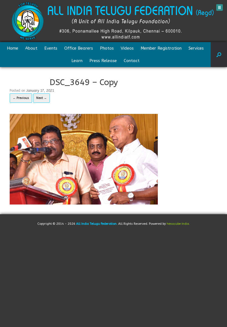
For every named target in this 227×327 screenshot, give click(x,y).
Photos (107, 48)
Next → (41, 98)
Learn (76, 60)
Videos (127, 48)
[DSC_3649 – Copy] (84, 158)
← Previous (21, 98)
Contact (132, 60)
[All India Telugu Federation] (113, 21)
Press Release (103, 60)
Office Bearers (78, 48)
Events (50, 48)
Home (12, 48)
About (31, 48)
